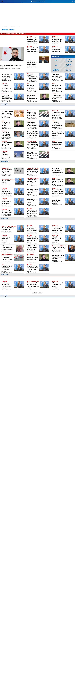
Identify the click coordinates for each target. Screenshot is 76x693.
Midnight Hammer (56, 70)
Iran (56, 65)
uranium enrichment (69, 65)
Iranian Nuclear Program (69, 60)
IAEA (56, 60)
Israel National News (6, 26)
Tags (12, 26)
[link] (12, 54)
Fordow (68, 70)
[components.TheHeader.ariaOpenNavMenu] (12, 1)
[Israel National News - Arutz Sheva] (38, 1)
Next (40, 292)
